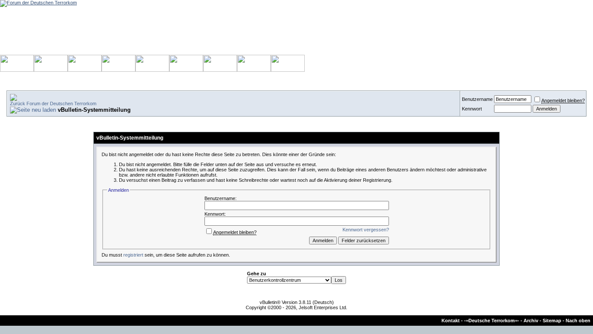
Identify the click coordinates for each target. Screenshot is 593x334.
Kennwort (472, 108)
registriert (133, 254)
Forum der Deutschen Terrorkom (61, 103)
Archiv (531, 320)
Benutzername (477, 99)
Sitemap (552, 320)
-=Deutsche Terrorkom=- (491, 320)
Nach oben (578, 320)
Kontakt (450, 320)
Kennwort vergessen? (366, 229)
